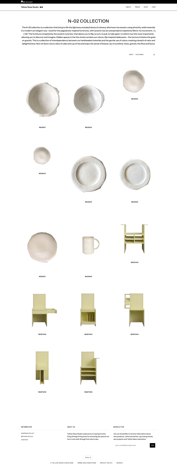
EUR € (87, 457)
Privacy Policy (106, 463)
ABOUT (128, 7)
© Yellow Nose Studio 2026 (61, 463)
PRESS (137, 7)
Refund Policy (27, 436)
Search (120, 463)
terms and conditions (86, 463)
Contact (24, 440)
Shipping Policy (27, 433)
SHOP (146, 7)
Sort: (131, 54)
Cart (154, 7)
